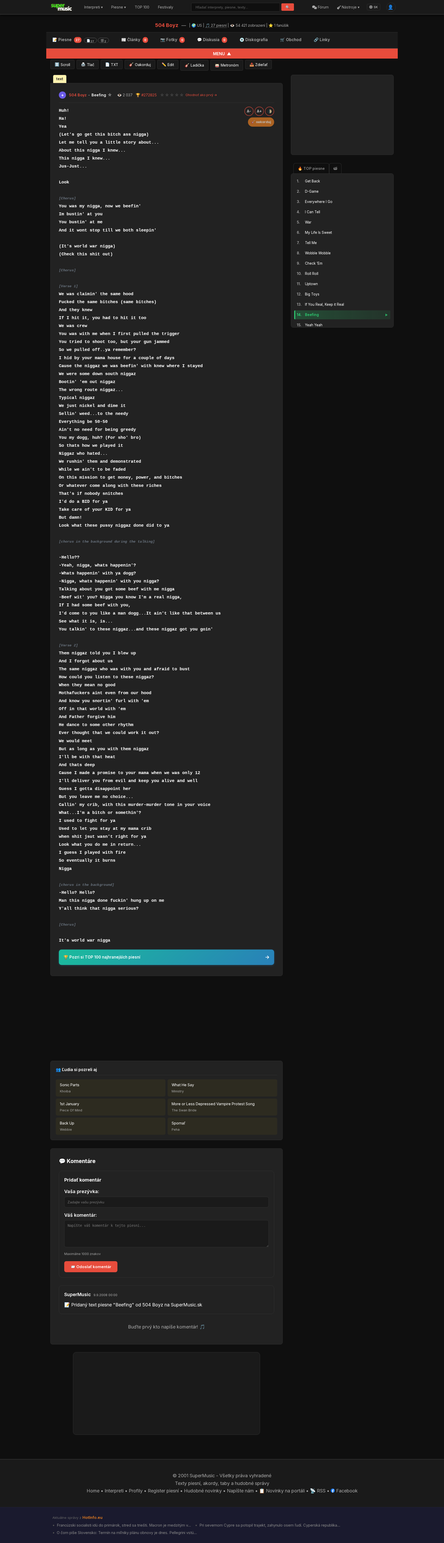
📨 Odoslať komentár (90, 1266)
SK (376, 7)
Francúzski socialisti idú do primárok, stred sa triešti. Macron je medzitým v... (123, 1525)
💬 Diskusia (211, 39)
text (59, 79)
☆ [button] (162, 95)
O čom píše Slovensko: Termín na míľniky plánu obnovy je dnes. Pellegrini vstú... (126, 1532)
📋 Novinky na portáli (282, 1490)
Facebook (346, 1490)
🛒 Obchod (290, 39)
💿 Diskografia (253, 39)
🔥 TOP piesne (311, 168)
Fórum (323, 7)
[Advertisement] (166, 1018)
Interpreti (114, 1490)
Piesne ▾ (118, 7)
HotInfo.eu (92, 1517)
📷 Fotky (171, 39)
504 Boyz (166, 25)
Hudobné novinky (203, 1490)
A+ (259, 111)
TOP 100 (142, 7)
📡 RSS (318, 1490)
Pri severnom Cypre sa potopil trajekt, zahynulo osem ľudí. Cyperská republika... (269, 1525)
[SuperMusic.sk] (61, 7)
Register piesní (163, 1490)
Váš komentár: (80, 1215)
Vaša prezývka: (81, 1191)
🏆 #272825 (146, 95)
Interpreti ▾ (93, 7)
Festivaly (165, 7)
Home (93, 1490)
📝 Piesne (79, 40)
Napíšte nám (240, 1490)
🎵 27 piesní (216, 25)
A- (249, 111)
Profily (136, 1490)
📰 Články (133, 39)
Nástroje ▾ (350, 7)
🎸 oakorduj (261, 122)
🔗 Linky (322, 39)
